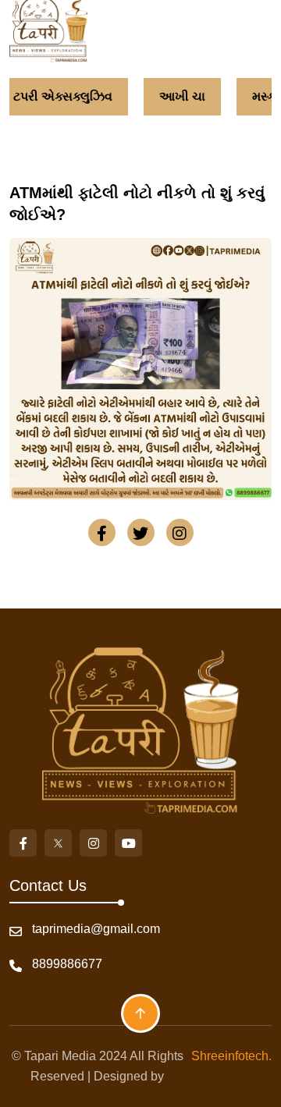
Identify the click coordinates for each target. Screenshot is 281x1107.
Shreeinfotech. (228, 1056)
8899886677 (67, 963)
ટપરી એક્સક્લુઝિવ (58, 96)
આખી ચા (178, 96)
